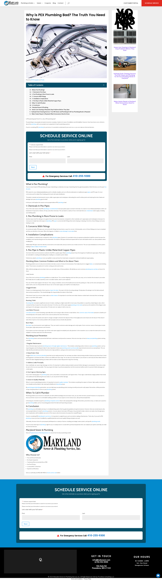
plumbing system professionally (70, 348)
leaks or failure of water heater (39, 246)
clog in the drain (54, 290)
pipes (89, 192)
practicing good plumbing (34, 387)
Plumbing (34, 23)
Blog (54, 3)
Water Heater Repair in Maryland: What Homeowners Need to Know (125, 103)
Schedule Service (152, 3)
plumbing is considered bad (51, 208)
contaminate (89, 210)
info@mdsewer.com (101, 560)
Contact (60, 3)
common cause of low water (86, 312)
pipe (55, 221)
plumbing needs (96, 421)
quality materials (64, 382)
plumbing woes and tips (92, 269)
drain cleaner (54, 295)
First (30, 157)
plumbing (33, 124)
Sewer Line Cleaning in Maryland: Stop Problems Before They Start (125, 48)
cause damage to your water (67, 231)
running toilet (30, 303)
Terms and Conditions (77, 579)
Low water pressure (31, 312)
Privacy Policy (87, 579)
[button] (41, 560)
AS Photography (35, 80)
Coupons (48, 3)
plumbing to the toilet (76, 305)
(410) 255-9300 (101, 562)
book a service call (51, 472)
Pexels (42, 80)
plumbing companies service (52, 401)
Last (68, 157)
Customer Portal (131, 3)
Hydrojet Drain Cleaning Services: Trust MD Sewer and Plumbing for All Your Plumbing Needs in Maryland (125, 76)
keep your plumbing (92, 338)
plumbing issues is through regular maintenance (55, 346)
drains (91, 264)
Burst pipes (29, 325)
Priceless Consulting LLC (106, 577)
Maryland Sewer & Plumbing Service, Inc (40, 433)
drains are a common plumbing (38, 355)
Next (33, 167)
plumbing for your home (45, 416)
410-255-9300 (81, 176)
